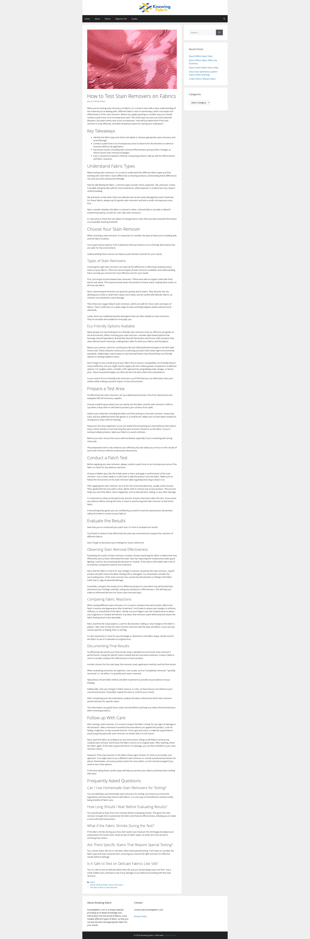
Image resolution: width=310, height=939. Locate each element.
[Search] (219, 32)
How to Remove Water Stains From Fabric (106, 885)
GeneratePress (170, 935)
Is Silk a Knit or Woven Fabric (202, 78)
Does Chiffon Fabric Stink (200, 56)
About (97, 19)
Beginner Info (121, 19)
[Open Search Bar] (224, 18)
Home (87, 19)
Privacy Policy (140, 916)
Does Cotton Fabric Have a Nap (203, 67)
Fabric (92, 882)
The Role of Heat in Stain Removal (103, 887)
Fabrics (108, 19)
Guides (134, 19)
